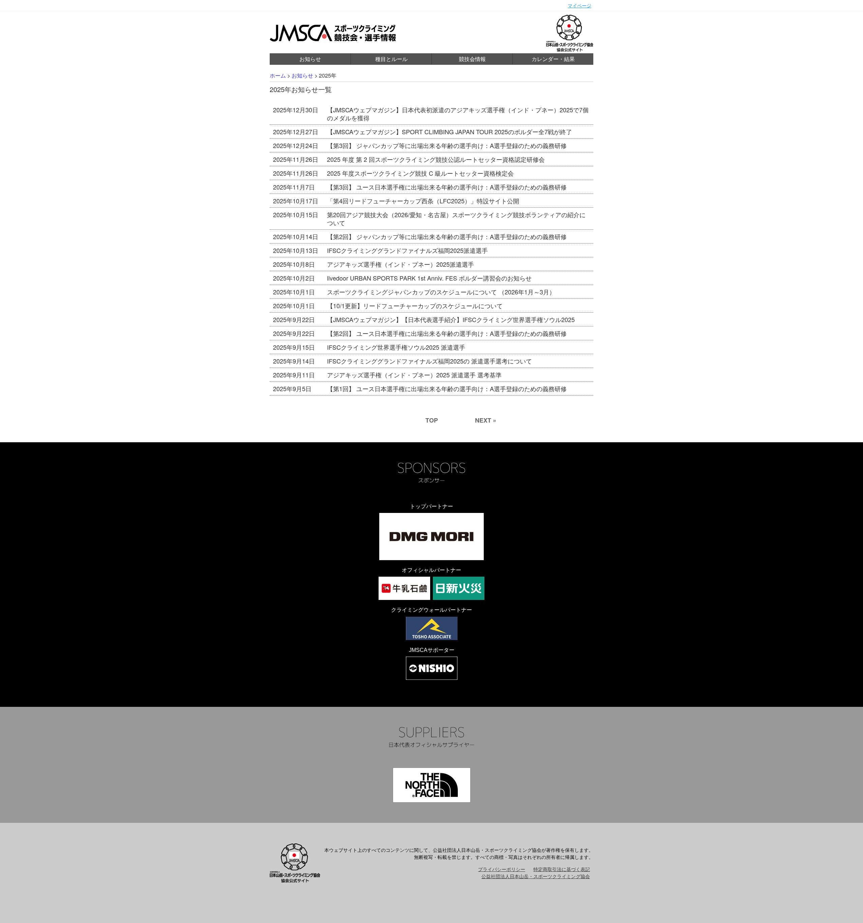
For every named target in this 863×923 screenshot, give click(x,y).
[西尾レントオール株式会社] (431, 668)
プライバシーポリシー (501, 869)
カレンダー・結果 (553, 59)
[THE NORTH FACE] (432, 785)
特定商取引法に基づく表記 (561, 869)
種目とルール (391, 59)
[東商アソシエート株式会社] (431, 628)
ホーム (278, 75)
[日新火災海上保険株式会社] (458, 588)
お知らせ (310, 59)
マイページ (579, 5)
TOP (431, 420)
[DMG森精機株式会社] (431, 536)
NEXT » (485, 420)
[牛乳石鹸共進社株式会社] (404, 588)
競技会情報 (472, 59)
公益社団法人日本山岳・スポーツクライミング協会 (535, 876)
